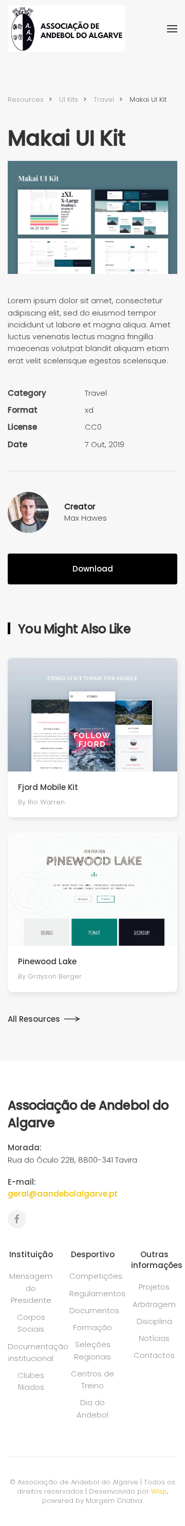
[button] (172, 28)
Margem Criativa (114, 1500)
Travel (96, 393)
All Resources (34, 1019)
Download (92, 568)
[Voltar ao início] (66, 28)
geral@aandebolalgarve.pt (63, 1193)
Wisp (159, 1491)
